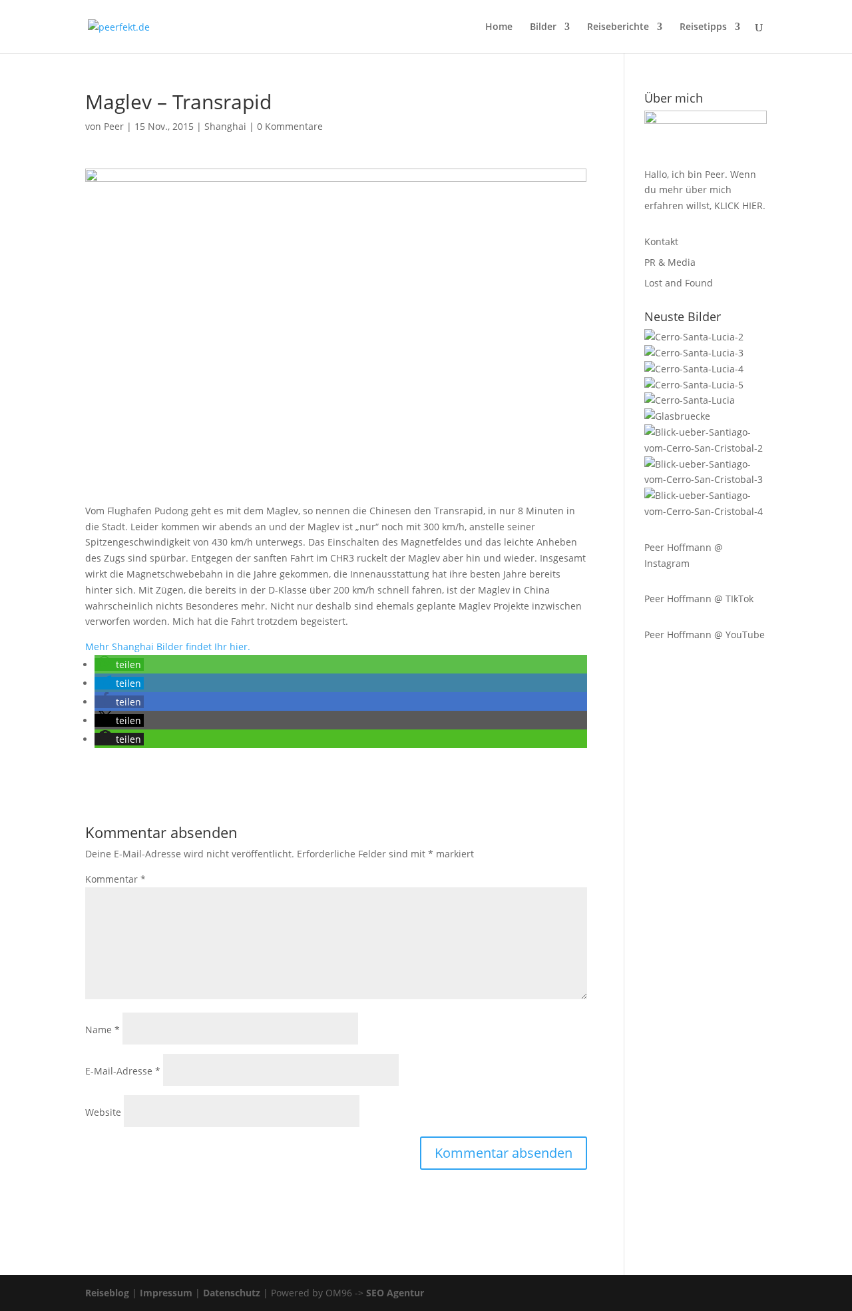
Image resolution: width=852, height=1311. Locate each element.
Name (102, 1029)
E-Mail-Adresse (122, 1071)
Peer (114, 126)
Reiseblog (107, 1292)
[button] (119, 664)
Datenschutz (231, 1292)
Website (103, 1112)
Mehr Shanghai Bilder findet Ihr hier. (167, 646)
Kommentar (115, 879)
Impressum (166, 1292)
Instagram (667, 563)
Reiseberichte (618, 27)
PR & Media (670, 262)
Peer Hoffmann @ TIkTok (698, 598)
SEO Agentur (395, 1292)
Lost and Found (678, 282)
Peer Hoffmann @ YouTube (704, 634)
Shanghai (225, 126)
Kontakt (661, 241)
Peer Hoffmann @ (683, 547)
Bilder (543, 27)
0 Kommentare (290, 126)
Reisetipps (703, 27)
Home (499, 27)
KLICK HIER (738, 205)
